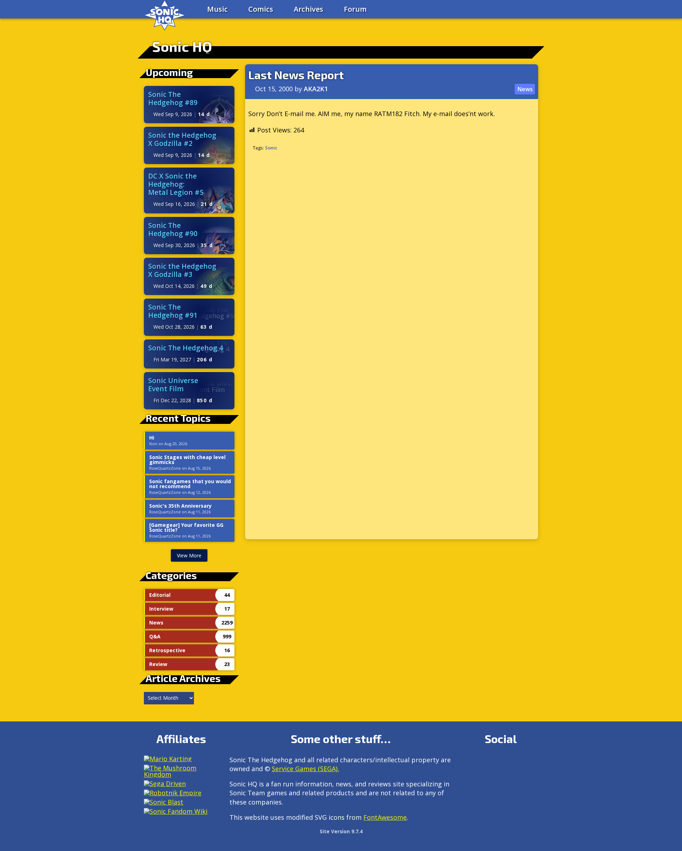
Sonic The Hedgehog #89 (172, 98)
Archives (308, 9)
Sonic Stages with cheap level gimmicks (187, 460)
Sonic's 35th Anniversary (180, 505)
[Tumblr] (516, 762)
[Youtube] (470, 780)
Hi (151, 437)
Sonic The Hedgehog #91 (172, 311)
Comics (260, 9)
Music (217, 9)
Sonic (271, 147)
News (525, 89)
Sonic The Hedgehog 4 (185, 348)
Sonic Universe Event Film (173, 384)
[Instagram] (485, 762)
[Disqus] (392, 251)
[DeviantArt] (531, 762)
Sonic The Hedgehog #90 (172, 229)
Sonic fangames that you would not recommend (190, 484)
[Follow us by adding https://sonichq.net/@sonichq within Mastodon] (470, 762)
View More (189, 555)
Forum (355, 9)
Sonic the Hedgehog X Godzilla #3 (182, 270)
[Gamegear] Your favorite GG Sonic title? (186, 528)
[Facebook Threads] (485, 780)
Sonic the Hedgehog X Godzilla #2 (182, 139)
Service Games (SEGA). (305, 768)
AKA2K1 (316, 88)
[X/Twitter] (500, 762)
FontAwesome (385, 817)
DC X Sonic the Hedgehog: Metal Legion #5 (176, 184)
